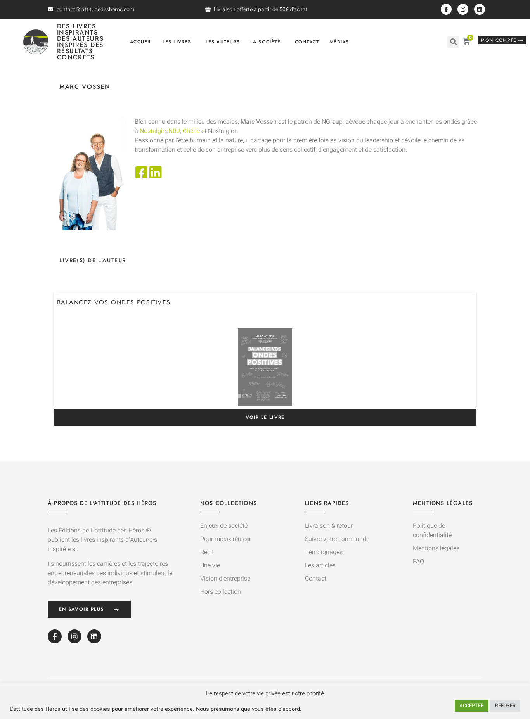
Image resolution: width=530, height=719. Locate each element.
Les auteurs (223, 41)
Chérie (191, 131)
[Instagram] (462, 9)
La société (265, 41)
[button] (453, 42)
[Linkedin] (479, 9)
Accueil (141, 41)
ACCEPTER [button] (471, 705)
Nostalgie (153, 131)
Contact (307, 41)
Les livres (177, 41)
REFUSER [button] (505, 705)
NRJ (174, 131)
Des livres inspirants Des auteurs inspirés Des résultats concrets (80, 42)
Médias (339, 41)
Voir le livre (265, 417)
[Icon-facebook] (446, 9)
